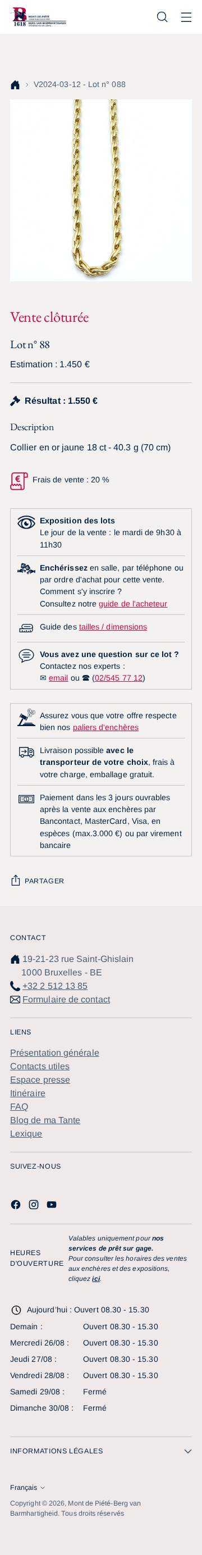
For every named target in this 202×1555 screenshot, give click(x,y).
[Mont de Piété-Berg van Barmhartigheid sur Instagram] (35, 1206)
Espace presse (40, 1079)
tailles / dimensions (113, 626)
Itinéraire (27, 1093)
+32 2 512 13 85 (55, 986)
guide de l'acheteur (133, 603)
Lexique (26, 1133)
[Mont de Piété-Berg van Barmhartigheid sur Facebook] (17, 1206)
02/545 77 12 (119, 677)
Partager (45, 881)
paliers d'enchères (106, 727)
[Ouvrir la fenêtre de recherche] (161, 17)
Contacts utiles (40, 1066)
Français (23, 1488)
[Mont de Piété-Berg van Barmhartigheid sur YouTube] (52, 1206)
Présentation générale (54, 1052)
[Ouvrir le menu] (186, 17)
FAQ (19, 1106)
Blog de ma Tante (45, 1120)
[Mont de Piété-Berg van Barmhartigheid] (38, 16)
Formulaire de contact (66, 999)
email (58, 677)
